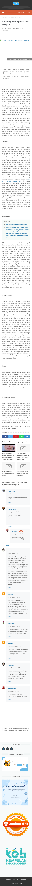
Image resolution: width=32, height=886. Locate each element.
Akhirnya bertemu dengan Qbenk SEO (16, 224)
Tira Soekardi (11, 491)
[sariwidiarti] (16, 3)
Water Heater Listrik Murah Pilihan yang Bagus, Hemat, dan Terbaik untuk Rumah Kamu (17, 235)
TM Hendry (11, 665)
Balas (9, 502)
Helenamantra (12, 688)
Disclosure (23, 879)
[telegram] (27, 436)
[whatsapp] (21, 436)
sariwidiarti (18, 883)
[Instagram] (11, 748)
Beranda (8, 879)
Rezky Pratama (12, 509)
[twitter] (10, 436)
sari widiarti (15, 531)
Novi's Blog (11, 643)
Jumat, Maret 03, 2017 (14, 512)
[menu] (4, 12)
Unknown (10, 594)
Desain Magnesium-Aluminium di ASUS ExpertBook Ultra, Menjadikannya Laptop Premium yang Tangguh (17, 229)
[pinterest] (16, 436)
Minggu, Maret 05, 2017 (14, 646)
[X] (7, 748)
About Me (15, 879)
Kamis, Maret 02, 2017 (14, 494)
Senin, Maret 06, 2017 (14, 668)
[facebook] (5, 436)
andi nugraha (11, 623)
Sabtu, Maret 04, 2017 (14, 553)
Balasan (10, 526)
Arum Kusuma (12, 551)
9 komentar (5, 30)
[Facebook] (3, 748)
